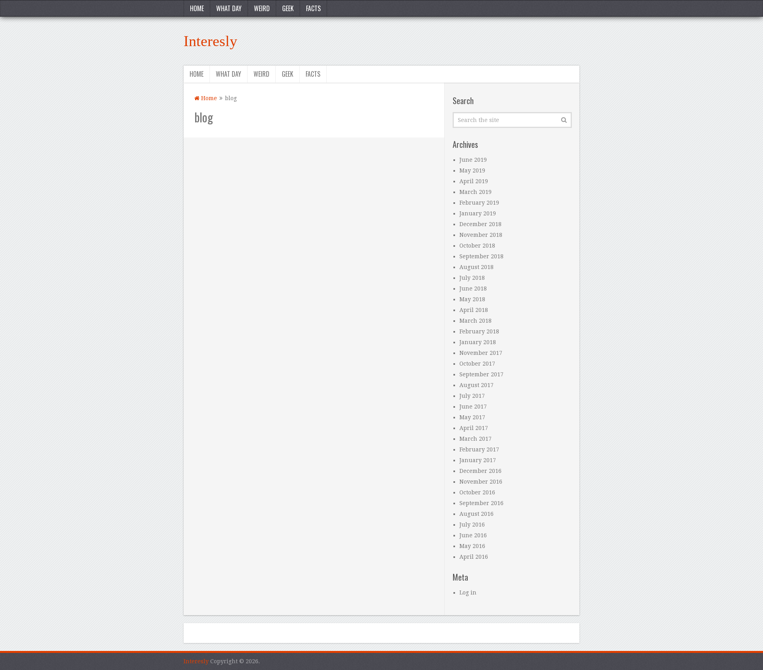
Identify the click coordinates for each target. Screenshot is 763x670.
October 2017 (477, 363)
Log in (467, 592)
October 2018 (477, 245)
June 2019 (473, 160)
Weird (262, 8)
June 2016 (473, 535)
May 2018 (472, 299)
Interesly (210, 41)
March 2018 (475, 321)
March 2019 (475, 192)
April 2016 (473, 557)
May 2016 (472, 546)
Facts (313, 8)
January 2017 (477, 460)
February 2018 (479, 331)
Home (197, 8)
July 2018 (472, 278)
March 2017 (475, 439)
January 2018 (477, 342)
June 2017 (473, 406)
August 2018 (476, 267)
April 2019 (473, 181)
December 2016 (480, 471)
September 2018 (481, 256)
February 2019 (479, 202)
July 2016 (472, 524)
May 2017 (472, 417)
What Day (229, 8)
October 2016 (477, 492)
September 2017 (481, 374)
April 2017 (473, 428)
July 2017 (472, 396)
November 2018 (480, 235)
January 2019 (477, 213)
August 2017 (476, 385)
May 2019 (472, 170)
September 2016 (481, 503)
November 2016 (480, 481)
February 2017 (479, 449)
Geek (288, 8)
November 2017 (480, 353)
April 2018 (473, 310)
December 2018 (480, 224)
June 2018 (473, 288)
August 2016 (476, 514)
